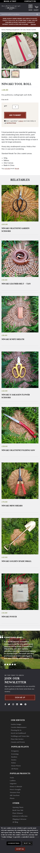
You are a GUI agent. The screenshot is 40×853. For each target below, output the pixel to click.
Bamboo (14, 757)
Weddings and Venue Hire (20, 736)
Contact (20, 121)
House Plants (16, 766)
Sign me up (20, 697)
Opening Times (18, 807)
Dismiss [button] (33, 24)
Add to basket (15, 115)
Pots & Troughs (15, 789)
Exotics (13, 760)
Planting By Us (16, 730)
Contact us (30, 1)
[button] (35, 36)
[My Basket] (36, 6)
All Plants (14, 769)
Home (3, 30)
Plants (12, 798)
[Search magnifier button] (37, 14)
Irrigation (13, 783)
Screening (14, 754)
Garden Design (16, 724)
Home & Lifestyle (16, 786)
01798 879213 (11, 123)
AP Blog (15, 822)
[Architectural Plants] (11, 7)
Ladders (12, 780)
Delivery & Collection (20, 816)
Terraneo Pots (15, 792)
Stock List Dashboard (18, 733)
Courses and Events (18, 742)
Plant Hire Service (17, 739)
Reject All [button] (27, 843)
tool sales (7, 169)
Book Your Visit (18, 810)
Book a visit (10, 1)
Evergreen (15, 751)
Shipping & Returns (19, 819)
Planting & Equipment (12, 30)
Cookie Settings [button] (13, 843)
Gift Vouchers (14, 795)
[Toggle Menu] (30, 6)
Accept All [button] (20, 849)
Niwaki (17, 169)
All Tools (23, 30)
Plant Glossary (18, 813)
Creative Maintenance (18, 727)
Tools (12, 778)
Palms (13, 763)
